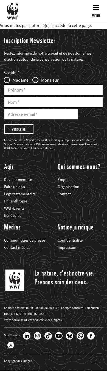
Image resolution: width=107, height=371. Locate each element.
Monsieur (50, 80)
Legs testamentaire (20, 193)
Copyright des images (18, 360)
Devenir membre (18, 179)
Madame (21, 80)
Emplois (64, 179)
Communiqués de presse (24, 240)
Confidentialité (70, 240)
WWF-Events (14, 208)
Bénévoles (12, 215)
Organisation (68, 186)
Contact (64, 193)
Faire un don (14, 186)
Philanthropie (15, 201)
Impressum (67, 247)
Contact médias (17, 247)
